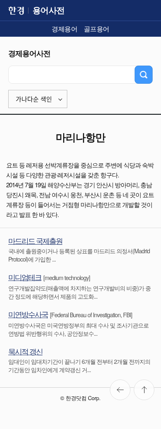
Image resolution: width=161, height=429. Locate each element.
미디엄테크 (24, 276)
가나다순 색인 (34, 99)
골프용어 (96, 28)
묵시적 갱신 (25, 351)
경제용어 (64, 28)
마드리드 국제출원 (35, 240)
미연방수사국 (28, 314)
